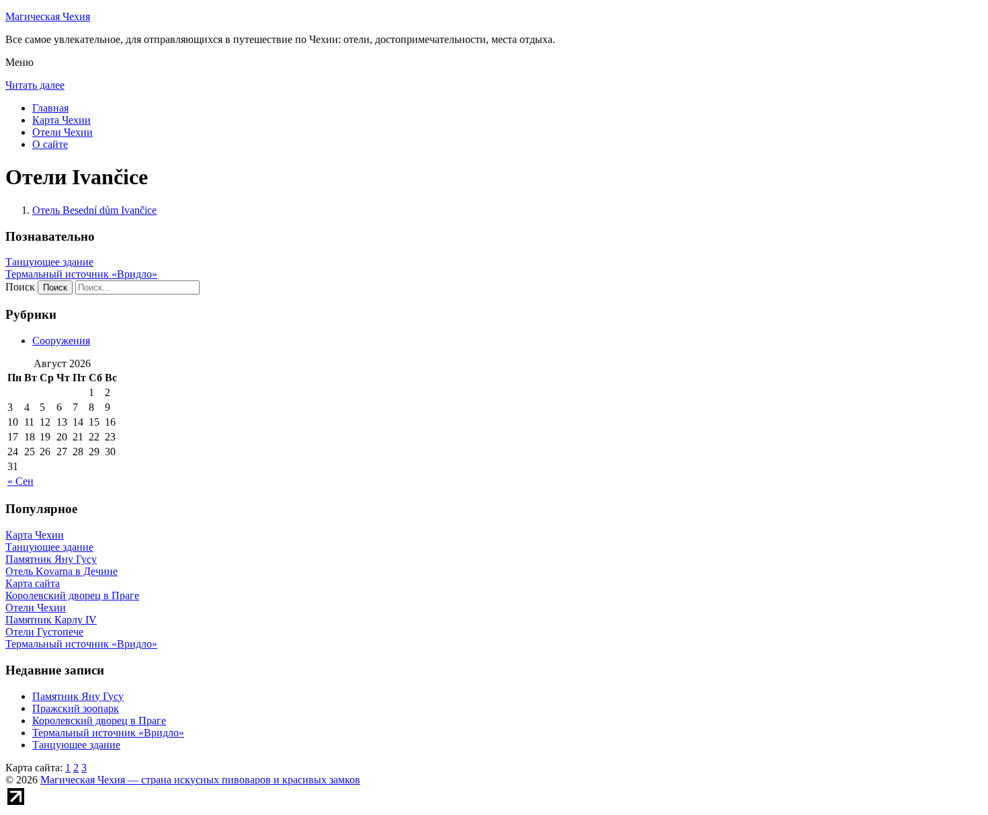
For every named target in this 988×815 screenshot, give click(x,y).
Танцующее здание (49, 262)
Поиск (20, 287)
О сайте (50, 144)
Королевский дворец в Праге (99, 720)
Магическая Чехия (47, 16)
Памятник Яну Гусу (78, 696)
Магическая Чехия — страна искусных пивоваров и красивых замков (200, 779)
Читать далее (35, 85)
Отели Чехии (62, 132)
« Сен (20, 481)
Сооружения (61, 340)
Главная (50, 108)
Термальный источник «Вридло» (81, 274)
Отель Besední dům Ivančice (94, 210)
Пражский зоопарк (75, 708)
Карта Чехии (61, 120)
